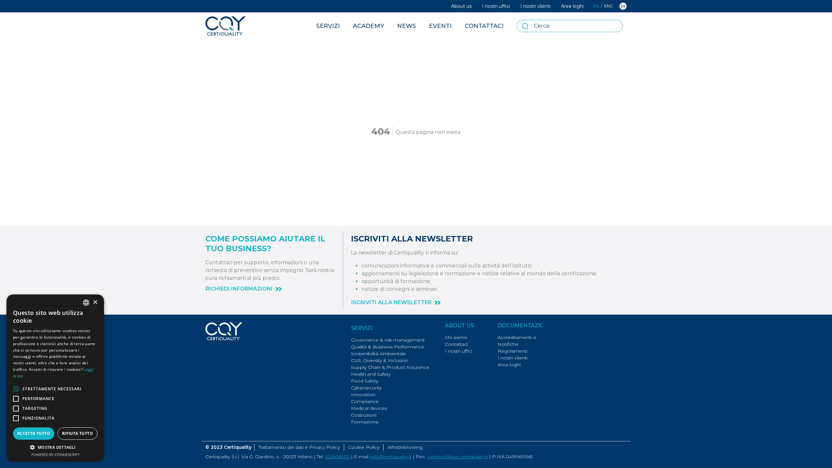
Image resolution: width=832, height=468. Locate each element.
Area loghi (572, 6)
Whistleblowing (404, 447)
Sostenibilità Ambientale (378, 354)
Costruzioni (363, 415)
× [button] (95, 302)
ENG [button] (608, 6)
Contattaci (484, 26)
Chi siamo (456, 337)
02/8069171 (337, 457)
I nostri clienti (535, 6)
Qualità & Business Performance (387, 347)
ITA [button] (596, 6)
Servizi (328, 26)
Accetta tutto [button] (33, 433)
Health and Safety (371, 374)
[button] (243, 289)
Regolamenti (512, 351)
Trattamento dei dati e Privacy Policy (299, 447)
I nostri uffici (496, 6)
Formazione (365, 422)
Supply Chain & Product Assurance (390, 367)
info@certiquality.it (390, 457)
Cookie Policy (363, 447)
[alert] (55, 378)
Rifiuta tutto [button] (77, 433)
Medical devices (369, 408)
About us (461, 6)
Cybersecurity (366, 388)
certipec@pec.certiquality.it (457, 457)
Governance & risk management (388, 340)
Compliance (365, 401)
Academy (368, 26)
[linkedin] (623, 6)
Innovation (363, 394)
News (406, 26)
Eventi (440, 26)
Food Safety (364, 381)
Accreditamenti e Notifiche (517, 340)
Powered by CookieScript (55, 454)
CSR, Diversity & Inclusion (379, 360)
